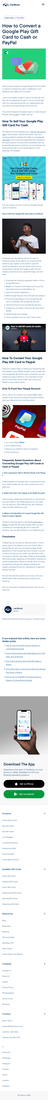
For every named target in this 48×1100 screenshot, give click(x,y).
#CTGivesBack (8, 993)
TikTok (4, 1075)
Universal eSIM (8, 854)
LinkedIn (5, 1080)
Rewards (5, 932)
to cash (16, 114)
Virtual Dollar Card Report (12, 954)
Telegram (6, 1086)
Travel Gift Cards (9, 876)
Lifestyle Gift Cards (10, 882)
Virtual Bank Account (10, 860)
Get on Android (26, 794)
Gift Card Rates (8, 937)
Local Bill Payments (10, 843)
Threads (5, 1069)
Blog (4, 920)
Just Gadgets (7, 837)
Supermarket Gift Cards (11, 893)
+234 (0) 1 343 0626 (10, 1032)
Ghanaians (6, 926)
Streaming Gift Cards (10, 904)
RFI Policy (6, 1004)
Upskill (5, 982)
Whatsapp (6, 1058)
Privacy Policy (7, 987)
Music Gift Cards (9, 887)
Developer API (8, 943)
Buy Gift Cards (8, 826)
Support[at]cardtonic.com (12, 1026)
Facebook (6, 1052)
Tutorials (20, 17)
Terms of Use (7, 999)
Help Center (7, 949)
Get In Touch (7, 1021)
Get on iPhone (26, 783)
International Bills (9, 848)
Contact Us (6, 971)
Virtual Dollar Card (9, 820)
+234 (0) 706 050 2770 (11, 1037)
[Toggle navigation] (42, 4)
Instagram (6, 1064)
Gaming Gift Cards (9, 898)
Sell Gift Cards (8, 831)
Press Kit (5, 976)
